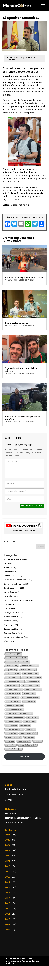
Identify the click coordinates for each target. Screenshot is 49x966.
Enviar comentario (31, 506)
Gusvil (10, 745)
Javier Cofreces (15, 58)
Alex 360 (29, 701)
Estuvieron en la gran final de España (24, 277)
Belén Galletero (27, 745)
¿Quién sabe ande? (13, 559)
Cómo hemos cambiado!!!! (16, 580)
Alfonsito (33, 682)
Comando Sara (14, 729)
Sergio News (13, 721)
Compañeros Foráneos (14, 584)
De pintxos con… (11, 588)
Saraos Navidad (11, 629)
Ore (37, 741)
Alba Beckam (13, 737)
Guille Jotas (13, 693)
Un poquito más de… (13, 637)
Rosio (25, 725)
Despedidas (9, 596)
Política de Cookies (15, 794)
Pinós (29, 737)
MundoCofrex (29, 666)
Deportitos (10, 60)
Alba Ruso (24, 741)
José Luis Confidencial (17, 662)
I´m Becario (9, 604)
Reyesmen (12, 678)
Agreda (32, 717)
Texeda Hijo (12, 674)
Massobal (12, 666)
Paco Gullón (13, 701)
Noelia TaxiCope (32, 678)
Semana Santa (10, 633)
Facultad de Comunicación (16, 600)
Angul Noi (12, 697)
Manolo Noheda (14, 705)
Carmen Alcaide (14, 682)
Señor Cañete (13, 749)
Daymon (11, 670)
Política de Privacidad (16, 789)
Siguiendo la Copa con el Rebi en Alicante (21, 370)
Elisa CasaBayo (14, 709)
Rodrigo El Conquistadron (18, 713)
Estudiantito (28, 670)
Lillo (10, 741)
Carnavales (9, 572)
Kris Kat (11, 733)
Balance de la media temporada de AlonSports (22, 418)
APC (6, 563)
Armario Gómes (30, 697)
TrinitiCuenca (13, 689)
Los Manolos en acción (17, 323)
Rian (30, 729)
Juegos (7, 608)
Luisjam (30, 721)
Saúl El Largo (33, 689)
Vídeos (7, 641)
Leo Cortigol (13, 654)
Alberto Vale (31, 674)
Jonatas (11, 725)
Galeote (29, 693)
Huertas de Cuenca (16, 658)
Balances (8, 567)
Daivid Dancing (30, 685)
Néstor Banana (28, 733)
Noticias (7, 621)
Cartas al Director (12, 576)
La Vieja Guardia (11, 612)
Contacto (10, 800)
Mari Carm (12, 685)
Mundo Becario (11, 617)
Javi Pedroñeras (15, 717)
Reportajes (9, 625)
